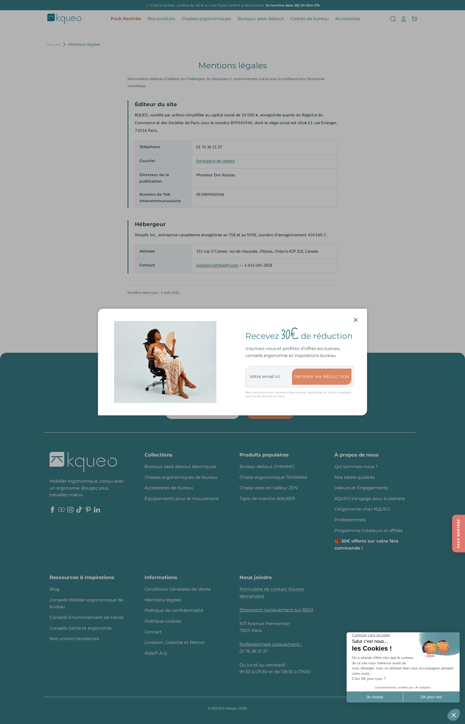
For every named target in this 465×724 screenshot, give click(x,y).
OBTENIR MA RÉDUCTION (321, 376)
